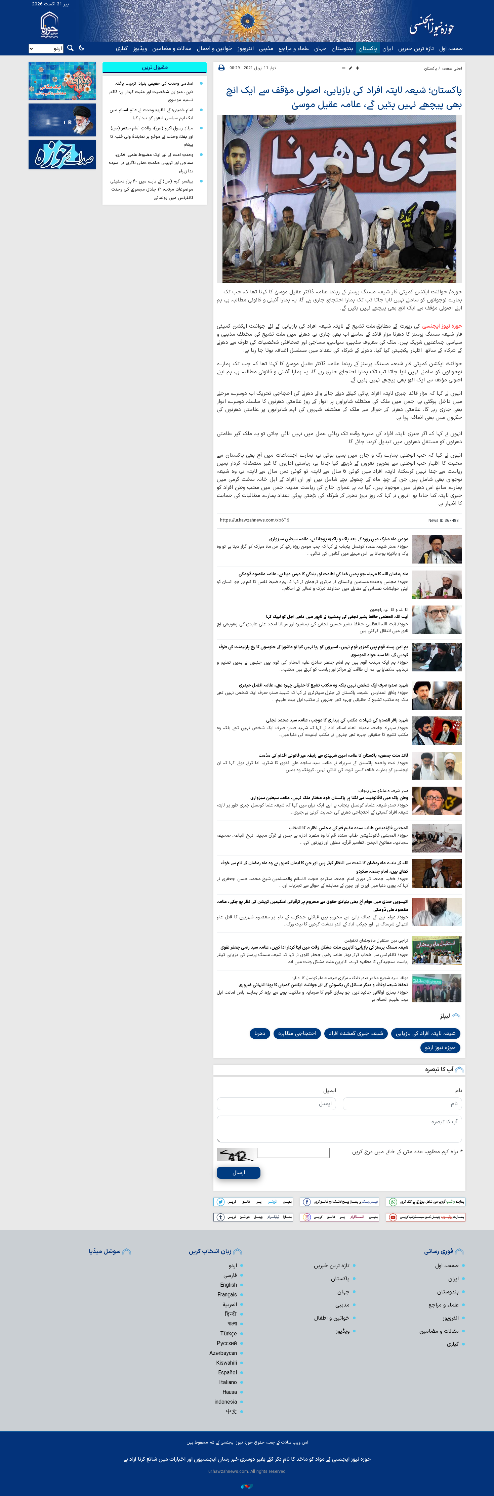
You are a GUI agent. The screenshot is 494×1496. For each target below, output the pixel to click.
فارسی (230, 1276)
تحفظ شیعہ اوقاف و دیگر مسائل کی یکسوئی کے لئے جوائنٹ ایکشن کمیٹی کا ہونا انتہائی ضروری (323, 985)
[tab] (154, 67)
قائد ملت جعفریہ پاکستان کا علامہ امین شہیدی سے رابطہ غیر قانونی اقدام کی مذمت (333, 755)
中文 (231, 1412)
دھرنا (259, 1034)
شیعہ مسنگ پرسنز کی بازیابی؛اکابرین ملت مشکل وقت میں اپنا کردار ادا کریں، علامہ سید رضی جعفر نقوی (314, 947)
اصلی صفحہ (452, 69)
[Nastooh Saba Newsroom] (247, 1486)
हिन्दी (231, 1315)
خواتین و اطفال (214, 49)
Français (227, 1295)
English (228, 1285)
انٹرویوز (246, 49)
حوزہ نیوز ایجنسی (442, 326)
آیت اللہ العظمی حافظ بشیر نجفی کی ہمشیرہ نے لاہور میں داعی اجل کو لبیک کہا (337, 617)
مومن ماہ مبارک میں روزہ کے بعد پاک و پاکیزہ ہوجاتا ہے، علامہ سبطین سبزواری (338, 539)
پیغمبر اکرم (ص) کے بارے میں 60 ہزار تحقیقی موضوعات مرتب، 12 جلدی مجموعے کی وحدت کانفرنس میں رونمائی (151, 189)
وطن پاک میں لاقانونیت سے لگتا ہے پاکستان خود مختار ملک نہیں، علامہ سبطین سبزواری (329, 798)
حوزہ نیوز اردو (440, 1048)
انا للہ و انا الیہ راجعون (389, 610)
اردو (233, 1266)
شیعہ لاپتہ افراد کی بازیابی (426, 1034)
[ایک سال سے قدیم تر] (437, 549)
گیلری (122, 49)
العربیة (230, 1305)
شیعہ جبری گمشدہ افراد (356, 1034)
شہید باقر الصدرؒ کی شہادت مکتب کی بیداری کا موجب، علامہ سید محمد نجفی (337, 720)
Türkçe (228, 1334)
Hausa (229, 1392)
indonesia (225, 1402)
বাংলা (232, 1324)
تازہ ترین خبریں (416, 49)
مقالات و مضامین (172, 49)
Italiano (228, 1383)
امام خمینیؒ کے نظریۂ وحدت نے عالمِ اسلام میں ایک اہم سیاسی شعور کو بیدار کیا (151, 114)
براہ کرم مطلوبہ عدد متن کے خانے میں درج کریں (407, 1152)
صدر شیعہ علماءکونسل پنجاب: (383, 791)
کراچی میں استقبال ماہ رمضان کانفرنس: (376, 941)
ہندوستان (342, 49)
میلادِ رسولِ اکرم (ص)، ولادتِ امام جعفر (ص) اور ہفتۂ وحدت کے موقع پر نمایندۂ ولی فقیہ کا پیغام (151, 136)
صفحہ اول (451, 49)
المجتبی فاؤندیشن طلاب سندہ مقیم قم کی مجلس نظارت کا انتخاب (348, 828)
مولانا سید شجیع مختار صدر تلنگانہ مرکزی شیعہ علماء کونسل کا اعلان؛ (350, 978)
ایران (387, 49)
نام (458, 1091)
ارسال (239, 1173)
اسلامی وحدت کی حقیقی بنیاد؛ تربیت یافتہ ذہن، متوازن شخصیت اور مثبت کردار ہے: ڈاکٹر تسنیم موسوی (151, 91)
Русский (227, 1344)
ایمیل (329, 1091)
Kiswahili (226, 1363)
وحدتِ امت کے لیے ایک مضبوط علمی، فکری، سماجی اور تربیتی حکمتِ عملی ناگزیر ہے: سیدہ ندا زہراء (151, 163)
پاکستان (368, 49)
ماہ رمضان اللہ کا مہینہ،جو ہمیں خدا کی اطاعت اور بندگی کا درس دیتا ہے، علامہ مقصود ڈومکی (323, 574)
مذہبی (266, 49)
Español (227, 1373)
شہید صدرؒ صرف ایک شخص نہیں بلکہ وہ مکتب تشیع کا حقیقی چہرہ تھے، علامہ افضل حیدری (323, 685)
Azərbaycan (223, 1353)
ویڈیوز (140, 49)
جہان (320, 49)
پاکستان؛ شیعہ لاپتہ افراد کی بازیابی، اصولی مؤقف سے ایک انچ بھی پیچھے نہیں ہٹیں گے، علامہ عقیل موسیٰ (344, 98)
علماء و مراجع (294, 49)
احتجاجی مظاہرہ (297, 1034)
